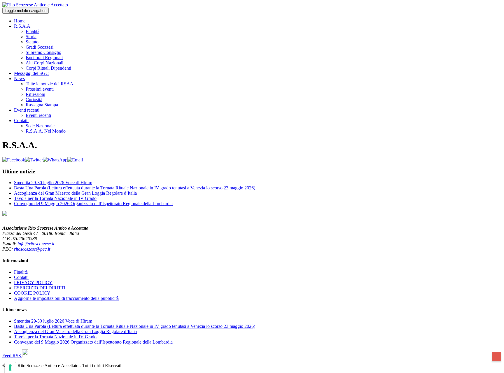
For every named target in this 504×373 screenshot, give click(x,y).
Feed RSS (12, 355)
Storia (31, 36)
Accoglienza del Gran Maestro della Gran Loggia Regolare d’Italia (75, 193)
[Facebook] (13, 159)
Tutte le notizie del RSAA (50, 83)
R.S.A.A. (23, 26)
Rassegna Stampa (42, 104)
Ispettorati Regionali (44, 57)
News (19, 78)
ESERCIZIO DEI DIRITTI (39, 287)
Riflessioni (35, 94)
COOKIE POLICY (32, 293)
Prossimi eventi (40, 89)
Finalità (32, 31)
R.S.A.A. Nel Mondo (46, 131)
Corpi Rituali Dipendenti (48, 68)
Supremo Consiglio (43, 52)
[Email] (75, 159)
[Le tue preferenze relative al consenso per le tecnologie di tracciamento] (10, 367)
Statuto (32, 41)
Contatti (21, 120)
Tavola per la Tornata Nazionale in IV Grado (55, 198)
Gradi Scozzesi (39, 47)
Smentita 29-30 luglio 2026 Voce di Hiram (53, 182)
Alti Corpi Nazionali (44, 62)
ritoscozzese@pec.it (32, 249)
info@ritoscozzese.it (36, 243)
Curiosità (34, 99)
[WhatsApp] (55, 159)
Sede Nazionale (40, 125)
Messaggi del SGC (31, 73)
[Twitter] (34, 159)
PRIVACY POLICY (33, 282)
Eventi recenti (26, 110)
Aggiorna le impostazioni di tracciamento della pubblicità (66, 298)
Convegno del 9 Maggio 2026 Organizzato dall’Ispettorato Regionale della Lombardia (93, 203)
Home (19, 20)
